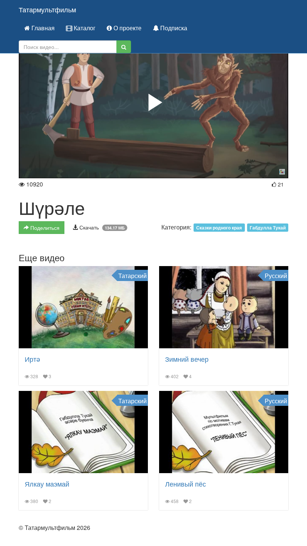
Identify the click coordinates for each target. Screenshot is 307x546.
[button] (153, 102)
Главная (42, 28)
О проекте (127, 28)
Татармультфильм (47, 9)
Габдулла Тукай (268, 227)
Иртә (32, 359)
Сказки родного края (219, 227)
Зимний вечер (187, 359)
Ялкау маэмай (47, 483)
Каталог (83, 28)
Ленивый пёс (185, 483)
